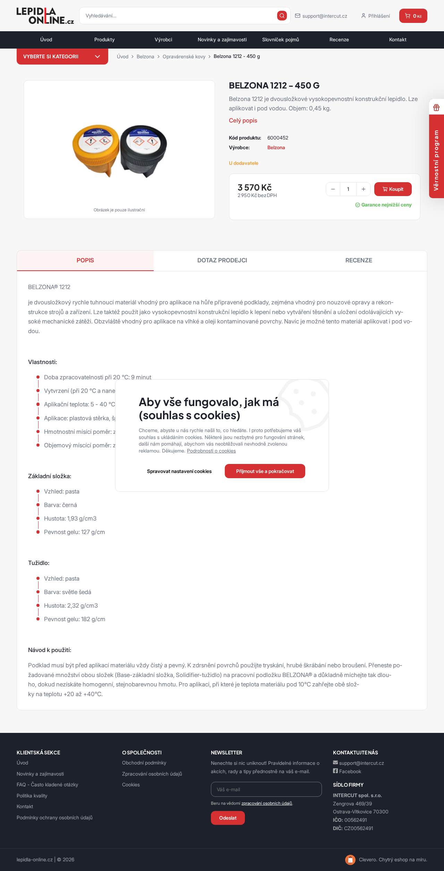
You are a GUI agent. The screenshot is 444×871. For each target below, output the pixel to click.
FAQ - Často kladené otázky (47, 784)
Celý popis (243, 120)
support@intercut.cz (361, 763)
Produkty (104, 39)
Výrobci (163, 39)
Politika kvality (32, 795)
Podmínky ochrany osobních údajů (55, 817)
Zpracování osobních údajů (152, 774)
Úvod (46, 39)
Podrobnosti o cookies (211, 451)
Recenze (339, 39)
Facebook (350, 771)
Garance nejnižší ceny (386, 205)
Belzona (145, 56)
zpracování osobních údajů (266, 803)
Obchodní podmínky (144, 763)
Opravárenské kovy (184, 56)
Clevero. (368, 859)
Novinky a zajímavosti (222, 39)
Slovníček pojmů (280, 39)
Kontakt (398, 39)
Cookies (131, 784)
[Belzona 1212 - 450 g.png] (119, 147)
